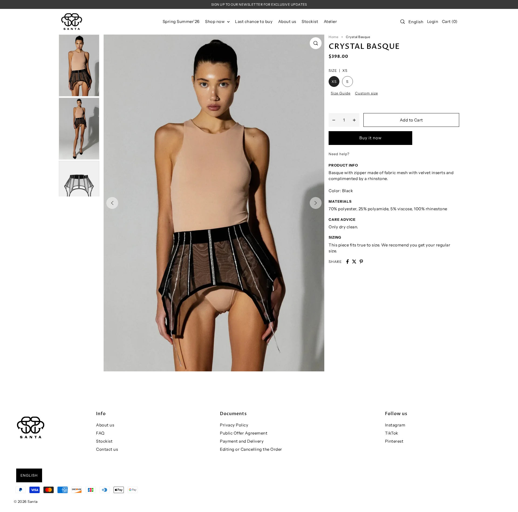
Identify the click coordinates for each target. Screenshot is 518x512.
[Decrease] (334, 120)
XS (334, 81)
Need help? (339, 154)
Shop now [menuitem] (215, 21)
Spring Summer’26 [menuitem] (181, 21)
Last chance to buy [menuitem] (253, 21)
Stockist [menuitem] (310, 21)
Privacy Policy (234, 425)
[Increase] (354, 120)
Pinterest (394, 441)
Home (333, 37)
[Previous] (112, 203)
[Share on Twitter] (354, 261)
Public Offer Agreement (243, 433)
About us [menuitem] (287, 21)
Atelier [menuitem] (330, 21)
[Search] (402, 21)
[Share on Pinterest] (361, 261)
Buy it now (370, 137)
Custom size (366, 93)
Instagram (395, 425)
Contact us (107, 449)
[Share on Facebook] (347, 261)
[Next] (316, 203)
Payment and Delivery (242, 441)
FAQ (100, 433)
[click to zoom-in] (316, 43)
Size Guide (340, 93)
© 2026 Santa (26, 501)
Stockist (104, 441)
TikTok (391, 433)
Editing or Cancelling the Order (251, 449)
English (416, 21)
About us (105, 425)
